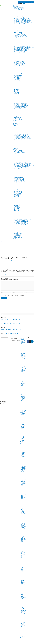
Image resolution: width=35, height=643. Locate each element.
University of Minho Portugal (18, 73)
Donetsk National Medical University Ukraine (20, 51)
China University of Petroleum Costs (19, 108)
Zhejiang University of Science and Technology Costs (21, 103)
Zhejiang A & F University (17, 77)
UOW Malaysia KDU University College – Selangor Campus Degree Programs (23, 397)
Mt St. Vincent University (17, 79)
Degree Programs (15, 6)
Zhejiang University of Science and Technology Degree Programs (23, 22)
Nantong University (17, 88)
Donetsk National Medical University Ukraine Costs (21, 102)
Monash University (16, 90)
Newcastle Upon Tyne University (18, 66)
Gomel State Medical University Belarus (19, 59)
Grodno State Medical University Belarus (19, 175)
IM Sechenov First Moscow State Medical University (21, 50)
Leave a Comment (3, 260)
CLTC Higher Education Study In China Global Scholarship (14, 329)
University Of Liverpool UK (18, 75)
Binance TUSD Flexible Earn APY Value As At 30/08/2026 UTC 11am (10, 324)
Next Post (31, 274)
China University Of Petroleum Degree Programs (21, 133)
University (21, 443)
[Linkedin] (32, 341)
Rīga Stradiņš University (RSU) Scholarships (20, 39)
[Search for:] (17, 314)
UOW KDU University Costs (18, 233)
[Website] (29, 292)
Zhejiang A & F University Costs (18, 110)
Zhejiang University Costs (17, 116)
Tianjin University (16, 91)
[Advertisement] (17, 306)
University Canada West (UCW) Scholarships (20, 36)
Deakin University (16, 92)
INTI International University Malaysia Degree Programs (22, 21)
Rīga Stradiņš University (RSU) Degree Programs (21, 134)
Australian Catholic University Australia (19, 62)
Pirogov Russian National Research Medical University (21, 48)
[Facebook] (28, 341)
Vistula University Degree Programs (19, 9)
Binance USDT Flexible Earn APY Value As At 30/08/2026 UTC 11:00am (11, 320)
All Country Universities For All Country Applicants (21, 161)
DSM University (23, 578)
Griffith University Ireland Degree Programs (23, 353)
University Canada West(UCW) (18, 67)
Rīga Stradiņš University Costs (18, 232)
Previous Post (4, 274)
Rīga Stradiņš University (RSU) (18, 189)
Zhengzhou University (17, 204)
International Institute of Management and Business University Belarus (24, 47)
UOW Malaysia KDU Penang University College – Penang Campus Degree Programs (23, 402)
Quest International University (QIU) (19, 65)
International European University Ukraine (20, 176)
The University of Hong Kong (18, 190)
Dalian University (16, 93)
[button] (26, 2)
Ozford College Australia (17, 81)
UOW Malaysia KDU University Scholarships (20, 35)
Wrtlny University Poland (17, 80)
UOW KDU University (17, 205)
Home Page (15, 5)
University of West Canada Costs (18, 109)
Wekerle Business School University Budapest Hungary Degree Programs (24, 23)
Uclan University (16, 94)
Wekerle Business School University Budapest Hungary (21, 52)
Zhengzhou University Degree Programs (23, 350)
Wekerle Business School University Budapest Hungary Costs (22, 101)
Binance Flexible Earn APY (30, 260)
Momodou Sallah (3, 329)
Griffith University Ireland (17, 78)
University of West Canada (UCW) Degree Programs (21, 18)
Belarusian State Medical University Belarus (23, 494)
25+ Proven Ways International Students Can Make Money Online (23, 46)
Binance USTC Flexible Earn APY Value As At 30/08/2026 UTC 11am (10, 323)
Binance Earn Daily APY (23, 260)
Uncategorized (8, 260)
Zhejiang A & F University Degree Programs (23, 356)
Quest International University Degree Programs (20, 17)
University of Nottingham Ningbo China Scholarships (21, 37)
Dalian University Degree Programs (19, 8)
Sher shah (2, 332)
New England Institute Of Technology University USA (21, 49)
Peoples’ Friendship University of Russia (19, 60)
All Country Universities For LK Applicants (20, 162)
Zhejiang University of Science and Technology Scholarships (22, 38)
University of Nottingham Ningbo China (19, 61)
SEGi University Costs (17, 118)
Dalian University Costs (17, 117)
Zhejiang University (17, 89)
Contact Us (15, 120)
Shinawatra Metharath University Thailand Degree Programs (22, 20)
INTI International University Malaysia (19, 63)
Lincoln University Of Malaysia (18, 64)
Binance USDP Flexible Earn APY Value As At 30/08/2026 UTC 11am (10, 319)
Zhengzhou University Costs (18, 119)
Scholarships (15, 31)
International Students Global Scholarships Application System (22, 45)
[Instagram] (30, 341)
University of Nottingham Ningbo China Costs (20, 106)
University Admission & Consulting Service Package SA (10, 333)
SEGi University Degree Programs (19, 7)
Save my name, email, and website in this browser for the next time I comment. (13, 295)
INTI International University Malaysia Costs (20, 104)
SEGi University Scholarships (18, 32)
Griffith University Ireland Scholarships (19, 34)
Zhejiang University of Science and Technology (20, 53)
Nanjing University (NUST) (18, 76)
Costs (20, 579)
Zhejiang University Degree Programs (19, 10)
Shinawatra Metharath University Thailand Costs (21, 105)
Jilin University (16, 95)
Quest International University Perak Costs (20, 107)
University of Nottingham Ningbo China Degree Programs (22, 19)
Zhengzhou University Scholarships (19, 33)
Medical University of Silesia (18, 74)
